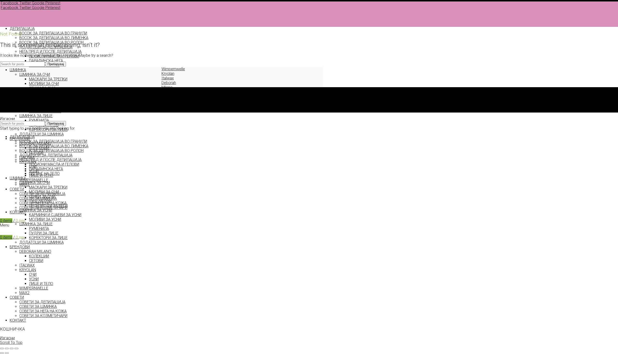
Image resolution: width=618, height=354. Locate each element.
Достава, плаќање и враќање (37, 110)
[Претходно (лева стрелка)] (2, 353)
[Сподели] (7, 348)
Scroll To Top (11, 342)
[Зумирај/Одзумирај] (16, 348)
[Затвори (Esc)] (2, 348)
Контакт (17, 105)
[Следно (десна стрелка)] (7, 353)
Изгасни (7, 338)
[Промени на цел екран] (12, 348)
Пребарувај (56, 64)
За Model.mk (21, 101)
